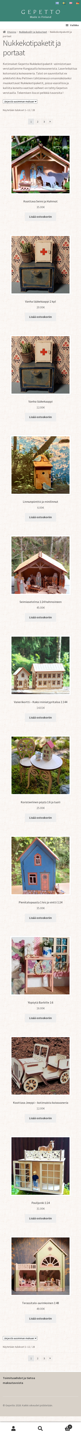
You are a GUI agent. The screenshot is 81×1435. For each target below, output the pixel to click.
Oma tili (13, 1428)
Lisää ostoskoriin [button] (40, 216)
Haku (40, 1428)
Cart (62, 1425)
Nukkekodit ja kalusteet (33, 32)
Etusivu (11, 32)
